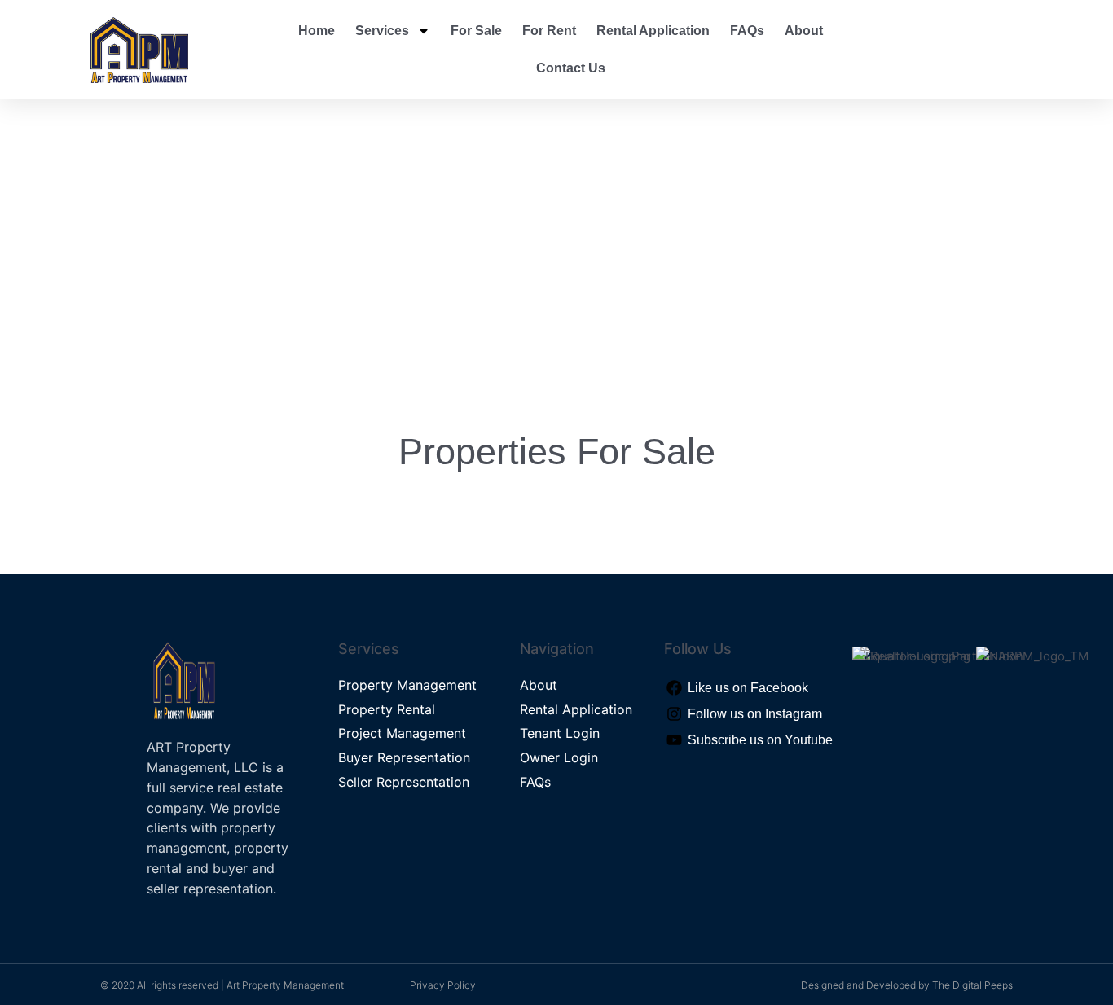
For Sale (476, 30)
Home (316, 30)
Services (382, 30)
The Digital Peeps (972, 985)
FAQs (747, 30)
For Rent (549, 30)
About (804, 30)
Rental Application (653, 30)
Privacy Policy (443, 985)
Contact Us (570, 68)
